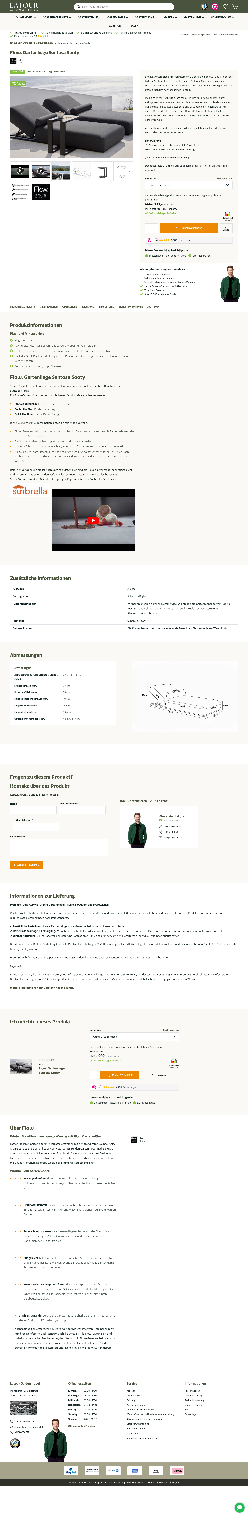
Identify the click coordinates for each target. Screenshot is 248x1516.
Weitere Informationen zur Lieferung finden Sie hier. (42, 987)
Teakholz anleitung (194, 1400)
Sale (134, 25)
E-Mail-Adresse (23, 820)
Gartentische (144, 17)
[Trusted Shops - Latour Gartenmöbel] (204, 6)
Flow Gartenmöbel (44, 43)
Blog (187, 1409)
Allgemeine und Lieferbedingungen (144, 1419)
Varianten (150, 178)
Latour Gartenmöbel (21, 43)
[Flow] (13, 61)
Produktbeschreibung (23, 307)
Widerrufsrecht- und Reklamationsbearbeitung (150, 1414)
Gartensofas (116, 17)
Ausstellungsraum (201, 34)
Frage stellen (107, 307)
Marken (169, 17)
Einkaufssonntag (193, 1395)
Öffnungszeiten (134, 1395)
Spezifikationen (49, 307)
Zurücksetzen (225, 178)
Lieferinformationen (131, 307)
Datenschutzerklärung (138, 1423)
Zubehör (115, 25)
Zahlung (131, 1400)
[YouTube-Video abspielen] (93, 520)
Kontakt (185, 34)
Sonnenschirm (221, 17)
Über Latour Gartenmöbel (225, 34)
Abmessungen (69, 307)
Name (13, 803)
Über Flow (153, 307)
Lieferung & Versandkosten (140, 1409)
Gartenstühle (88, 17)
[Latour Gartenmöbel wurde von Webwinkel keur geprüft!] (214, 6)
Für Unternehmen (136, 1428)
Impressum (132, 1433)
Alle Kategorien (192, 1390)
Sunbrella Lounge (193, 1405)
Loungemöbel (24, 17)
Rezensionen (88, 307)
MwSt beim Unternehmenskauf (142, 1438)
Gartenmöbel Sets (55, 17)
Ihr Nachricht (17, 836)
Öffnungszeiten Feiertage (82, 1426)
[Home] (24, 7)
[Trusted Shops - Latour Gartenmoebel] (15, 1443)
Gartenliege (192, 17)
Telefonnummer (69, 803)
